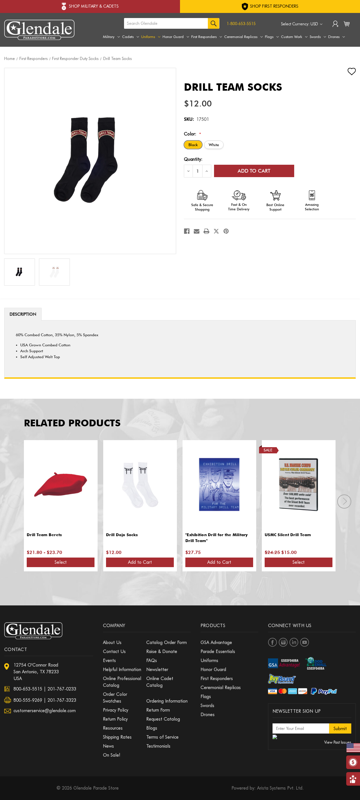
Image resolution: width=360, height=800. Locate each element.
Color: (192, 134)
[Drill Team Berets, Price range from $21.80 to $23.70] (61, 484)
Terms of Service (162, 737)
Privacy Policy (115, 710)
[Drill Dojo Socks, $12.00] (140, 484)
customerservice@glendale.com (45, 710)
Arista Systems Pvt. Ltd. (280, 788)
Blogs (151, 728)
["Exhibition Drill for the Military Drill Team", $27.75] (219, 484)
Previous (14, 501)
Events (109, 660)
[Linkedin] (293, 642)
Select (61, 562)
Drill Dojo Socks (122, 534)
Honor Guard (173, 36)
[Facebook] (187, 231)
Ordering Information (167, 701)
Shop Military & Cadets (94, 6)
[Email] (196, 231)
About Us (112, 642)
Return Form (158, 710)
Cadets (128, 36)
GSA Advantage (216, 642)
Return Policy (115, 719)
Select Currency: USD (300, 24)
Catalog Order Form (166, 642)
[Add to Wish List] (347, 71)
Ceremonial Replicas (240, 36)
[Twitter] (216, 231)
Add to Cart (140, 562)
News (108, 746)
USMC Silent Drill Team (288, 534)
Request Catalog (163, 719)
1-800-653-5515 (241, 23)
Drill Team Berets (44, 534)
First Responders (204, 36)
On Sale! (111, 755)
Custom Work (291, 36)
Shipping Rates (117, 737)
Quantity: (193, 159)
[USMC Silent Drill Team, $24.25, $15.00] (299, 484)
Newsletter (157, 669)
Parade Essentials (218, 651)
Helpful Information (122, 669)
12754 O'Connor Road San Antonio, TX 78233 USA (36, 671)
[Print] (206, 231)
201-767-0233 (62, 689)
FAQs (151, 660)
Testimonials (158, 746)
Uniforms (148, 36)
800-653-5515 (28, 689)
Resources (113, 728)
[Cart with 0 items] (347, 25)
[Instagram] (283, 642)
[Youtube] (304, 642)
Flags (269, 36)
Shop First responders (273, 6)
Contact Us (114, 651)
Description (23, 314)
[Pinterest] (226, 231)
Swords (315, 36)
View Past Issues (337, 742)
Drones (333, 36)
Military (108, 36)
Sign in (335, 24)
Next (344, 501)
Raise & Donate (161, 651)
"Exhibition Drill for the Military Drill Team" (216, 537)
